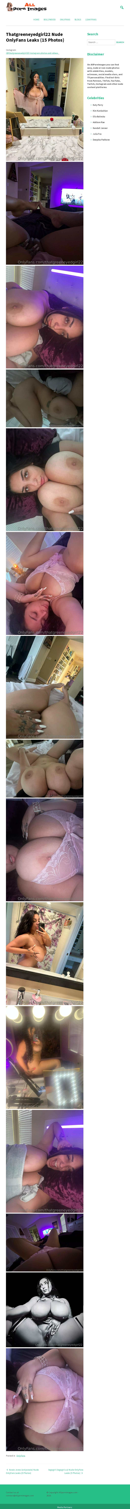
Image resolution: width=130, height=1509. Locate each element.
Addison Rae (99, 122)
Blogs (78, 19)
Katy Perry (98, 105)
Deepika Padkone (101, 139)
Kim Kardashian (100, 110)
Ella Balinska (99, 116)
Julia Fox (97, 134)
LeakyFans (91, 19)
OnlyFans (65, 19)
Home (36, 19)
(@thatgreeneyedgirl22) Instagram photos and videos (32, 53)
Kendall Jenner (100, 128)
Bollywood (50, 19)
